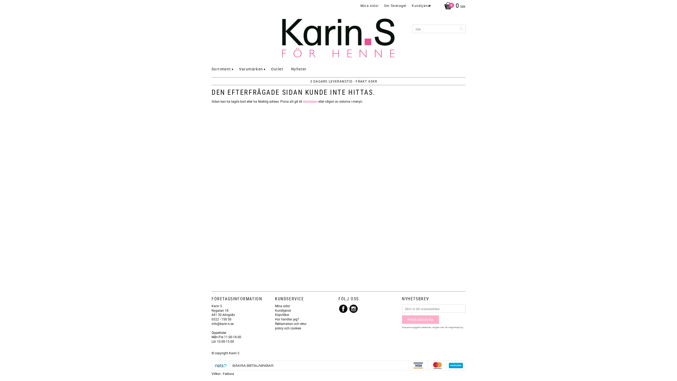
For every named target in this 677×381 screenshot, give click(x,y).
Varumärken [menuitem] (251, 68)
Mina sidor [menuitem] (369, 5)
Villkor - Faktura (223, 373)
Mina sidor (282, 306)
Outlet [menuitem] (277, 68)
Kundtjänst (283, 310)
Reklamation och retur (291, 323)
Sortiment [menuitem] (221, 68)
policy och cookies (288, 328)
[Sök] (461, 29)
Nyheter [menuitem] (299, 68)
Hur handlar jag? (287, 319)
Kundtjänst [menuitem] (421, 5)
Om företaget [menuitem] (395, 5)
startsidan (310, 101)
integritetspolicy (455, 327)
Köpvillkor (282, 314)
